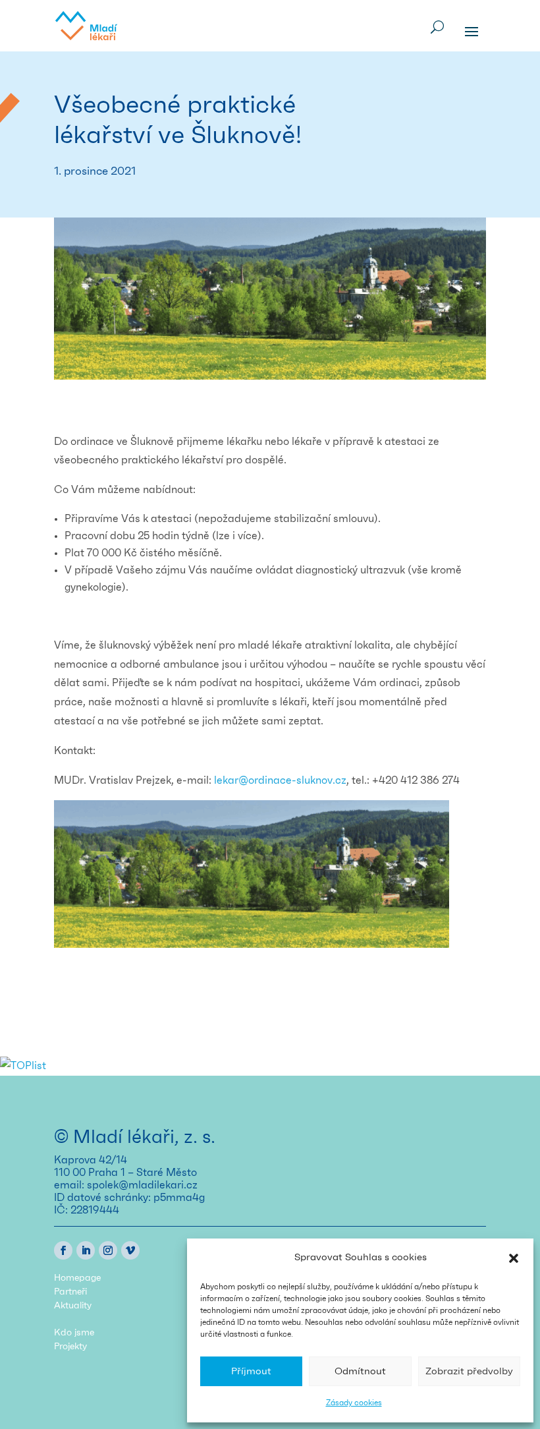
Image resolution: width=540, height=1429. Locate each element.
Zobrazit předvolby (469, 1371)
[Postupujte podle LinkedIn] (85, 1250)
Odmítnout (360, 1371)
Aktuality (73, 1305)
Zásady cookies (354, 1403)
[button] (513, 1258)
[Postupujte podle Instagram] (108, 1250)
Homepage (77, 1278)
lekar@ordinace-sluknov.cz (280, 780)
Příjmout (251, 1371)
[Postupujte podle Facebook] (63, 1250)
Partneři (70, 1292)
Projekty (70, 1346)
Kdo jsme (74, 1332)
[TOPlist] (23, 1066)
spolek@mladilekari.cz (142, 1185)
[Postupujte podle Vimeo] (130, 1250)
